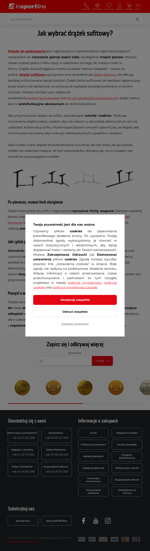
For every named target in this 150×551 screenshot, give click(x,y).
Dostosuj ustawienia (75, 323)
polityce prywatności (85, 283)
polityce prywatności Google (75, 287)
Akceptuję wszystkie (75, 300)
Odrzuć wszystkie (75, 311)
